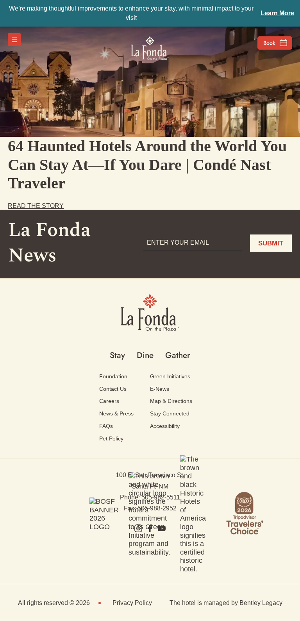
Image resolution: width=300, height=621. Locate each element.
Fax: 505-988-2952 (150, 508)
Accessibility (165, 426)
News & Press (116, 413)
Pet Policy (111, 438)
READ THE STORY (36, 205)
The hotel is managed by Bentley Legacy (226, 603)
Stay (117, 355)
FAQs (106, 426)
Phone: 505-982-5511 (150, 497)
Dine (145, 355)
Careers (109, 401)
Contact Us (113, 389)
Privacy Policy (132, 603)
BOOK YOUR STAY (274, 43)
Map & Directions (171, 401)
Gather (177, 355)
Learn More (277, 13)
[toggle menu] (14, 39)
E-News (159, 389)
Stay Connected (169, 413)
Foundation (113, 376)
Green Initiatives (170, 376)
